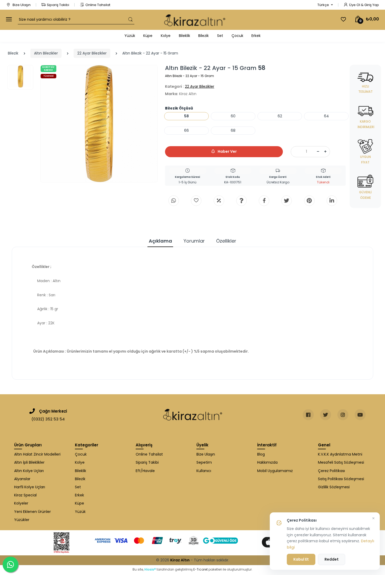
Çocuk (237, 35)
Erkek (256, 35)
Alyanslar (22, 478)
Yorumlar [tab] (194, 241)
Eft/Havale (145, 470)
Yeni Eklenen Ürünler (32, 511)
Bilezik (203, 35)
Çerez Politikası (331, 470)
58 (186, 116)
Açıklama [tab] (160, 241)
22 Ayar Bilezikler (92, 53)
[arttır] (325, 152)
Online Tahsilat (97, 4)
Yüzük (129, 35)
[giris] (196, 200)
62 (280, 116)
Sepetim (204, 462)
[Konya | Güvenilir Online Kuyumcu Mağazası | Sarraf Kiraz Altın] (192, 414)
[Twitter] (286, 200)
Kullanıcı (203, 470)
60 (233, 116)
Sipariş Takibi (58, 4)
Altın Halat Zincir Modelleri (37, 454)
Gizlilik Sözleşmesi (334, 487)
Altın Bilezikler (46, 53)
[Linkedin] (332, 200)
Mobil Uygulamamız (275, 470)
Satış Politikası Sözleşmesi (341, 478)
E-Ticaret (200, 569)
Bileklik (184, 35)
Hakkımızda (267, 462)
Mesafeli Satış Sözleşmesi (341, 462)
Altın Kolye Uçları (29, 470)
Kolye (165, 35)
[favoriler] (343, 19)
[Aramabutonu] (130, 19)
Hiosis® (150, 569)
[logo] (194, 20)
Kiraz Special (25, 495)
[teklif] (219, 200)
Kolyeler (21, 503)
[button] (325, 5)
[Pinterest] (309, 200)
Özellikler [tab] (226, 241)
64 (326, 116)
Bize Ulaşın (21, 4)
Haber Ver (227, 151)
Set (220, 35)
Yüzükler (21, 519)
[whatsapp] (173, 200)
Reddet (331, 559)
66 (186, 130)
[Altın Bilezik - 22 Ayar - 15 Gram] (99, 123)
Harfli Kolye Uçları (29, 487)
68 (233, 130)
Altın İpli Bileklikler (29, 462)
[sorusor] (241, 200)
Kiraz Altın (180, 560)
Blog (261, 454)
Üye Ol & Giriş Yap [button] (364, 4)
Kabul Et (301, 559)
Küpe (147, 35)
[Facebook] (264, 200)
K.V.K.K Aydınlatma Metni (340, 454)
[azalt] (318, 152)
